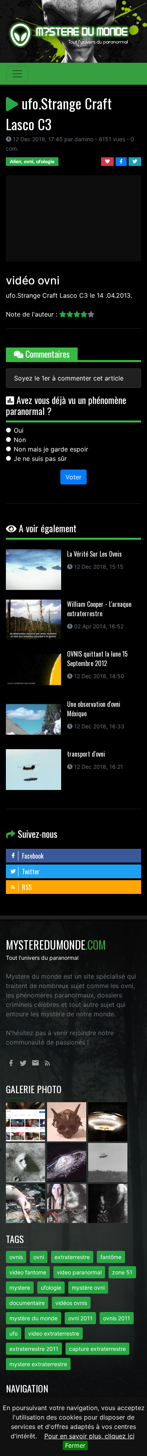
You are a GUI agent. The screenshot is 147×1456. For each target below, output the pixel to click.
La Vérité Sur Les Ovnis (94, 554)
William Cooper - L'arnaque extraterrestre (99, 608)
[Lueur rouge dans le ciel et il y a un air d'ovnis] (107, 1121)
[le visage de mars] (26, 1162)
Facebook (32, 856)
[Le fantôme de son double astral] (107, 1203)
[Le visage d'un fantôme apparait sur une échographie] (67, 1203)
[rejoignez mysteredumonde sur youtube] (26, 1121)
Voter (73, 477)
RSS (26, 887)
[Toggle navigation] (17, 74)
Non (20, 440)
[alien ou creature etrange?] (26, 1203)
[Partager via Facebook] (122, 161)
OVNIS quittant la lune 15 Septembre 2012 (97, 658)
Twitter (30, 871)
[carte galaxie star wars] (67, 1162)
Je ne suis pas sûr (40, 458)
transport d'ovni (86, 754)
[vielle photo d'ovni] (107, 1162)
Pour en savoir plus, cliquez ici (89, 1436)
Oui (19, 430)
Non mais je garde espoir (51, 449)
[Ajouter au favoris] (108, 161)
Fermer (75, 1445)
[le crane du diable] (67, 1121)
